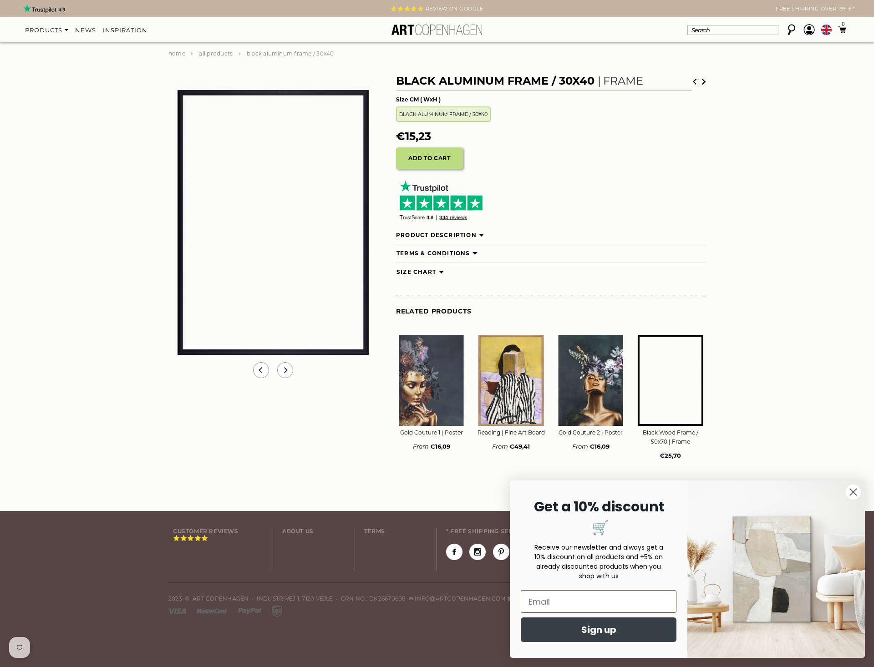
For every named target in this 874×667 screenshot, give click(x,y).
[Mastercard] (212, 610)
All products (216, 53)
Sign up (598, 629)
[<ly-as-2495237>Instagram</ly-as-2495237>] (477, 552)
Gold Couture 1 (431, 432)
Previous (261, 370)
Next (173, 9)
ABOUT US (298, 531)
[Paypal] (250, 610)
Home (176, 53)
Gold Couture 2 (591, 432)
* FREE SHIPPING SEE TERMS (490, 531)
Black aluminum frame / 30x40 (443, 114)
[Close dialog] (853, 492)
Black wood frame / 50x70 (670, 437)
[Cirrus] (277, 610)
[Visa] (178, 610)
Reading (511, 432)
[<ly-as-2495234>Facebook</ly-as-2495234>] (454, 552)
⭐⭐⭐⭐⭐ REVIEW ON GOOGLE (437, 8)
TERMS (374, 531)
